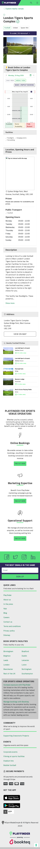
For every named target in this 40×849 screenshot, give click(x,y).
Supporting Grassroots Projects (16, 736)
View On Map (20, 334)
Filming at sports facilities (14, 756)
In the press (8, 604)
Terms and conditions (12, 626)
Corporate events (10, 752)
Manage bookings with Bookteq (16, 702)
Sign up (20, 576)
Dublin (24, 656)
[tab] (20, 151)
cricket (15, 28)
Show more (10, 303)
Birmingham (8, 651)
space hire (24, 28)
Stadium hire (8, 761)
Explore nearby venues (15, 9)
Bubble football (9, 765)
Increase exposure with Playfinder (16, 685)
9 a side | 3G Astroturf (19, 33)
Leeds (5, 660)
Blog (5, 613)
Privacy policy (9, 631)
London (6, 665)
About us (7, 600)
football (7, 28)
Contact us (7, 622)
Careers (6, 617)
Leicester (25, 660)
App (5, 608)
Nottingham (26, 669)
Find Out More (20, 463)
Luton (24, 665)
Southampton (27, 673)
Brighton (6, 656)
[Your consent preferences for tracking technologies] (36, 845)
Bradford (25, 651)
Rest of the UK (9, 673)
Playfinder (7, 595)
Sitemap (6, 635)
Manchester (8, 669)
